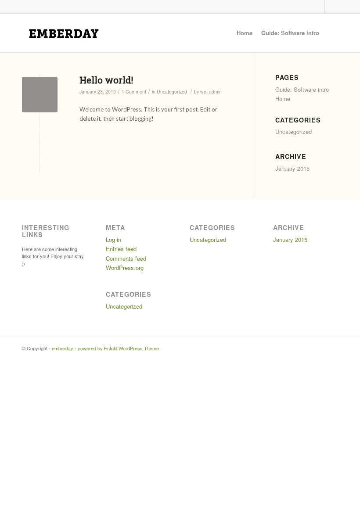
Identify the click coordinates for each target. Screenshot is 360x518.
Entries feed (121, 249)
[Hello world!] (40, 94)
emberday (62, 348)
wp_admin (211, 91)
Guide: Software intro (290, 33)
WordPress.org (125, 267)
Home (244, 33)
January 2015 (292, 168)
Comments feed (126, 258)
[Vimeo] (331, 6)
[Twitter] (318, 6)
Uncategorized (172, 91)
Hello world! (106, 80)
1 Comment (134, 91)
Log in (113, 239)
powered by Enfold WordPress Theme (118, 348)
